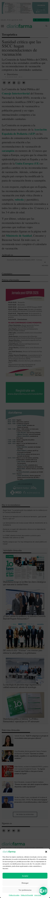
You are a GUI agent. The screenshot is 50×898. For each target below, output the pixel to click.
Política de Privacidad (27, 895)
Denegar (25, 883)
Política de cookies (14, 895)
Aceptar (25, 875)
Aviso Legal (37, 895)
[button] (46, 851)
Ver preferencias (25, 890)
